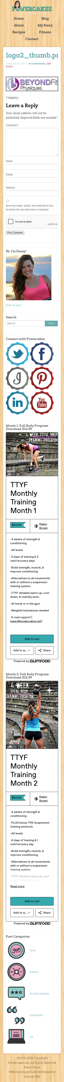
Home (19, 19)
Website (10, 188)
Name (9, 161)
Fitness (45, 32)
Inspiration (36, 1015)
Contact (31, 39)
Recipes (18, 32)
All (31, 1037)
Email (9, 174)
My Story (45, 25)
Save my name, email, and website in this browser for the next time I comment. (29, 208)
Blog (45, 19)
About (19, 25)
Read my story (13, 305)
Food (32, 950)
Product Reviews (39, 994)
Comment (12, 125)
